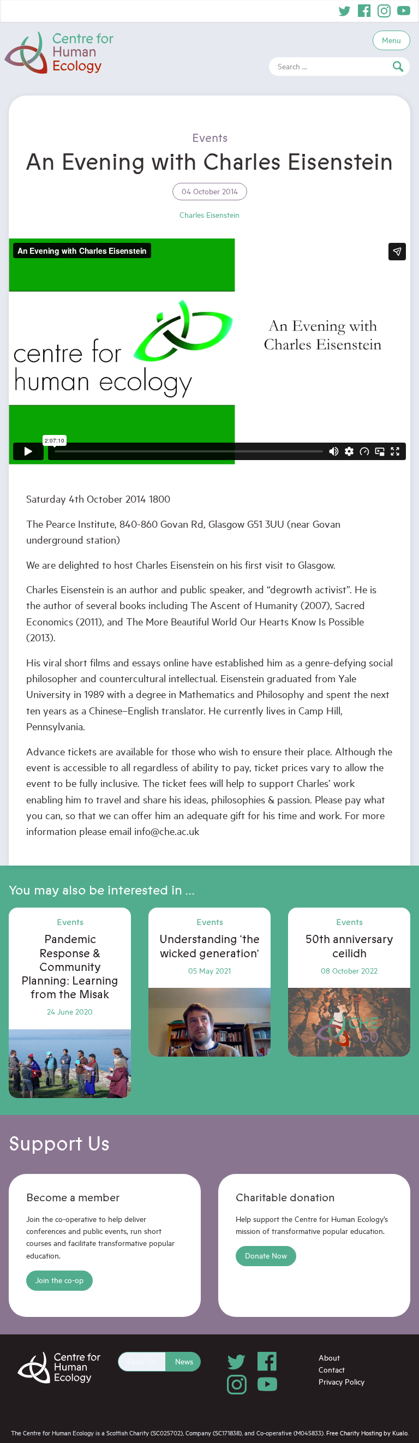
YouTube (403, 10)
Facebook (364, 10)
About (329, 1357)
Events (210, 138)
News (184, 1361)
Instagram (384, 10)
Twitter (344, 10)
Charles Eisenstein (209, 215)
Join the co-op (59, 1280)
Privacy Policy (341, 1381)
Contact (332, 1369)
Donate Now (266, 1255)
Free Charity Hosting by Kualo (367, 1433)
